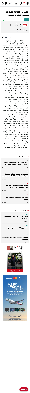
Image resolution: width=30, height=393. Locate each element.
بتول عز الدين (26, 190)
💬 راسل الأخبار (24, 389)
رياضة (26, 19)
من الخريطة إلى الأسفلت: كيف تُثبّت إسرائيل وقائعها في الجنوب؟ (17, 186)
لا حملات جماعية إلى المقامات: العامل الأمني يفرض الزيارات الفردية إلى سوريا (16, 163)
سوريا (27, 160)
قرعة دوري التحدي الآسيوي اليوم (17, 228)
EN (12, 3)
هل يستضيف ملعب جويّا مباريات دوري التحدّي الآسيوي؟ (16, 217)
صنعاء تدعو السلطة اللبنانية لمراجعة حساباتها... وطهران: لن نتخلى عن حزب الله (15, 175)
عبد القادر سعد (17, 24)
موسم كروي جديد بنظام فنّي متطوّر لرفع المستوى (15, 238)
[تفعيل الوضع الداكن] (16, 3)
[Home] (24, 3)
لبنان (27, 183)
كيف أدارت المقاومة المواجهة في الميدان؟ (17, 198)
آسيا (27, 171)
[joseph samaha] (2, 3)
